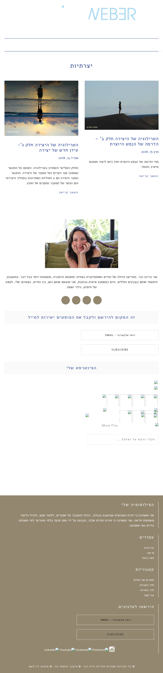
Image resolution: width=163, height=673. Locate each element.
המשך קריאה (68, 192)
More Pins (110, 425)
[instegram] (112, 651)
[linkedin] (51, 650)
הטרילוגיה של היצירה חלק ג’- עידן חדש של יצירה (48, 147)
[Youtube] (67, 650)
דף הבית (149, 548)
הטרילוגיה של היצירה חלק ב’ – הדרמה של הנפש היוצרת (127, 141)
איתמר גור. (60, 666)
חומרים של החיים (144, 580)
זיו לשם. (33, 666)
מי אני (150, 553)
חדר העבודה (146, 585)
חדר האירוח (147, 590)
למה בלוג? (148, 558)
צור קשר (149, 595)
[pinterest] (100, 650)
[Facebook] (83, 650)
